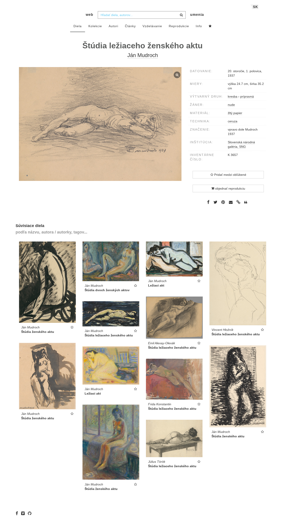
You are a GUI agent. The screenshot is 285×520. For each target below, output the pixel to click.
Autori (113, 26)
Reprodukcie (179, 26)
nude (231, 104)
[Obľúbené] (210, 26)
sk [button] (255, 7)
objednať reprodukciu (229, 188)
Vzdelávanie (152, 26)
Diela (77, 26)
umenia (197, 14)
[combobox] (142, 15)
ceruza (232, 121)
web (89, 14)
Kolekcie (95, 26)
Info (199, 26)
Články (130, 26)
